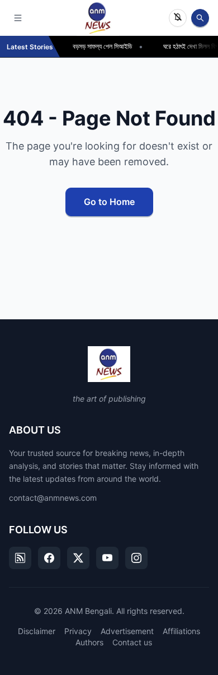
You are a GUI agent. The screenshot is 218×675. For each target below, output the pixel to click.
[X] (78, 558)
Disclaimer (36, 631)
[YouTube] (107, 558)
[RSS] (20, 558)
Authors (89, 642)
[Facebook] (49, 558)
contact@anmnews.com (53, 497)
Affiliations (181, 631)
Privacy (78, 631)
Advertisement (127, 631)
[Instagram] (136, 558)
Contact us (132, 642)
